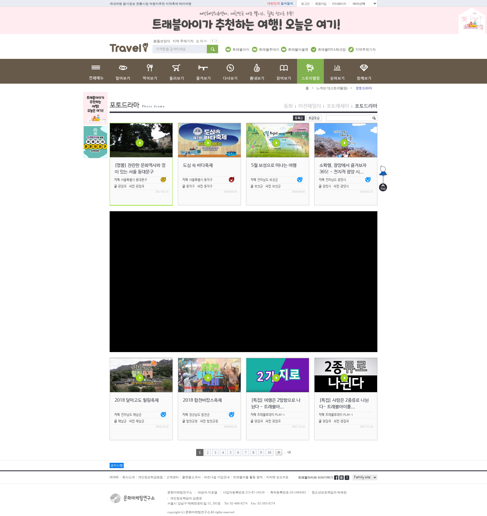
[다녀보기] (230, 71)
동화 (288, 106)
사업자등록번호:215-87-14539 (244, 492)
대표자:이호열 (207, 492)
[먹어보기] (149, 71)
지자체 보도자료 (277, 477)
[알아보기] (123, 71)
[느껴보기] (310, 71)
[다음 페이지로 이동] (279, 452)
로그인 (305, 3)
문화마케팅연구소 (179, 492)
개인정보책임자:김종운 (186, 498)
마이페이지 (339, 3)
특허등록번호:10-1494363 (288, 492)
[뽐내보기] (257, 71)
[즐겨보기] (203, 71)
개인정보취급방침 (150, 477)
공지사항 (116, 465)
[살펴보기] (337, 71)
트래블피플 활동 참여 (248, 477)
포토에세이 (338, 106)
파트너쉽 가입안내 (217, 477)
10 (269, 453)
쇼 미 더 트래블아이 (201, 41)
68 (289, 452)
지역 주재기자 (173, 41)
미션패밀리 (309, 106)
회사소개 (128, 477)
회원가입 (320, 3)
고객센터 (172, 477)
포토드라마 (366, 106)
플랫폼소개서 (191, 477)
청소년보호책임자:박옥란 (329, 492)
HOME (114, 477)
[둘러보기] (176, 71)
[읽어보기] (283, 71)
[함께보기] (364, 71)
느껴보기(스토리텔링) (331, 88)
